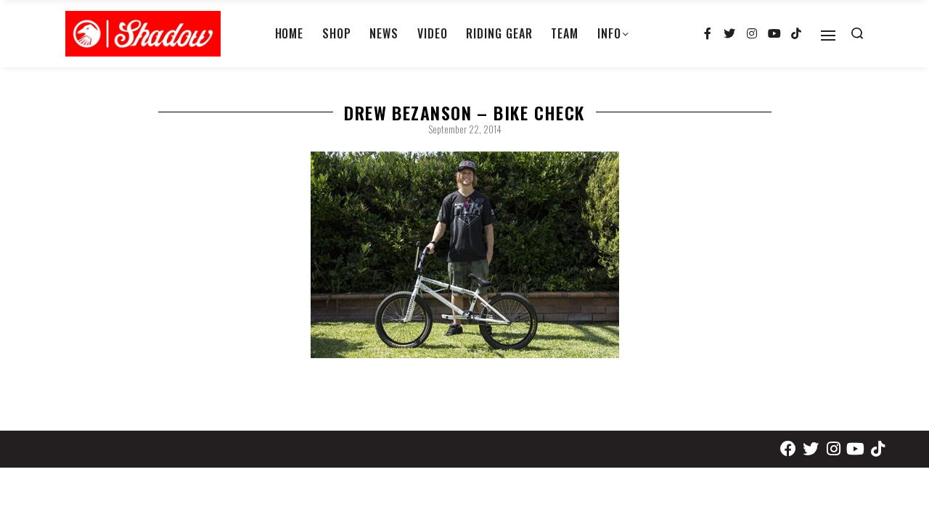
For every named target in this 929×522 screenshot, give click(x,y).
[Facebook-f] (707, 34)
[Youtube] (774, 34)
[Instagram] (751, 34)
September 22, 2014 (465, 129)
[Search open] (857, 33)
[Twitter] (730, 34)
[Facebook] (788, 449)
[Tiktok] (796, 34)
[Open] (828, 35)
